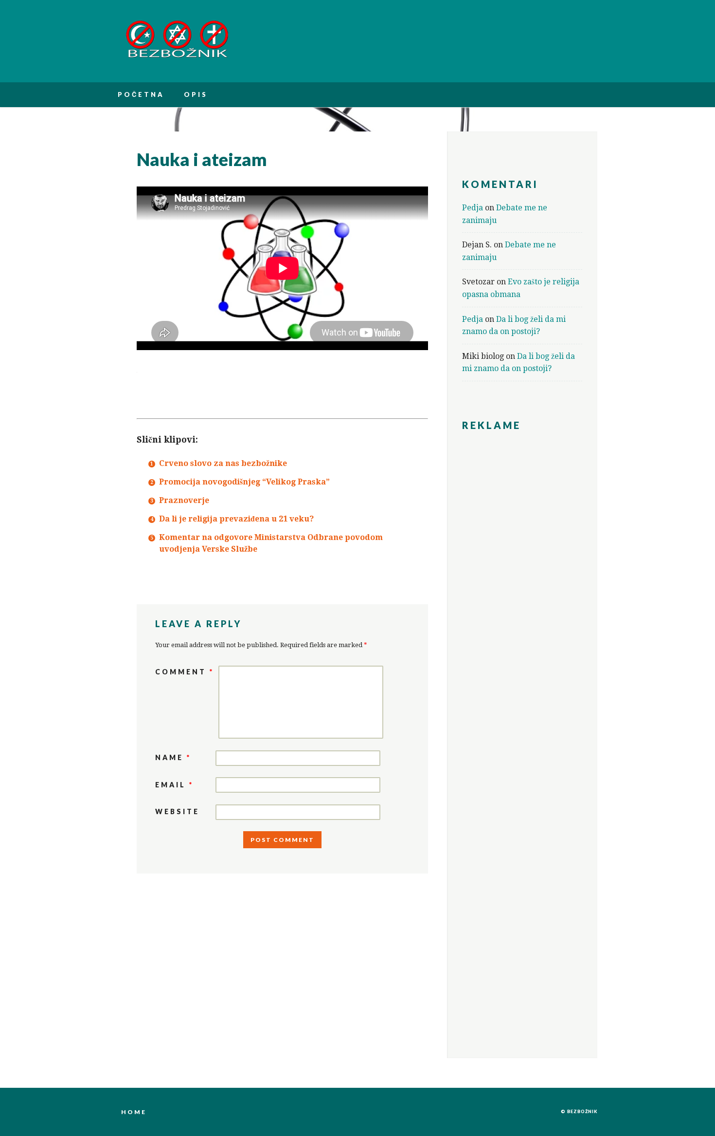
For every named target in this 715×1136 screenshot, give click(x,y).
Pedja (472, 207)
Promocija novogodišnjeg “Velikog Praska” (244, 481)
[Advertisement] (522, 588)
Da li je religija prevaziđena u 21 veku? (236, 518)
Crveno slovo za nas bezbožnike (223, 463)
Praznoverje (184, 500)
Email (174, 785)
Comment (184, 672)
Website (177, 811)
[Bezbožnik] (177, 56)
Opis (196, 94)
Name (173, 757)
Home (133, 1112)
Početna (141, 94)
